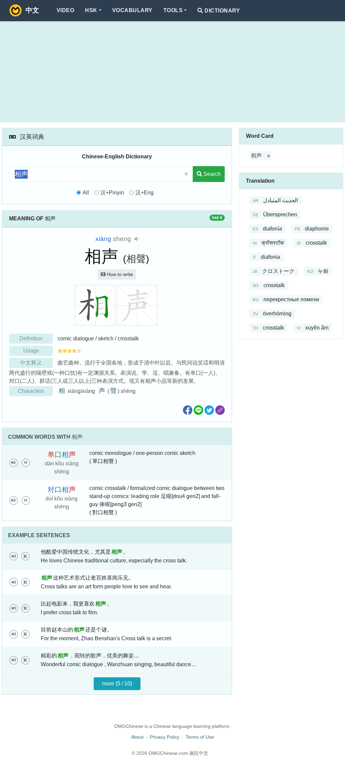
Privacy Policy (164, 737)
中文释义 (31, 363)
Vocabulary (132, 10)
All (86, 192)
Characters (31, 391)
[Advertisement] (172, 72)
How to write (119, 274)
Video (65, 10)
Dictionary (221, 10)
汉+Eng (144, 192)
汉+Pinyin (112, 192)
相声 (256, 155)
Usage (31, 350)
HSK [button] (91, 10)
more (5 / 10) (117, 683)
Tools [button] (173, 10)
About (137, 737)
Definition (31, 338)
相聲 (136, 258)
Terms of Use (200, 737)
